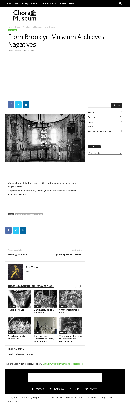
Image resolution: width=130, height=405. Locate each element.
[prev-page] (76, 286)
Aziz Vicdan (16, 50)
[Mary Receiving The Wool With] (45, 299)
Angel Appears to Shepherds (16, 337)
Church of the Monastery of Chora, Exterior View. (44, 339)
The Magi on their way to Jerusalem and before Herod (70, 339)
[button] (120, 3)
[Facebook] (11, 104)
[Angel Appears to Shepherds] (19, 325)
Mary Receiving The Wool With (44, 311)
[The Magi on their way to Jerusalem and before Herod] (70, 325)
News (71, 3)
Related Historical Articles (99, 131)
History (24, 3)
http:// (28, 271)
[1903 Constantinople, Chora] (70, 299)
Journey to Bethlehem (69, 254)
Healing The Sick (17, 254)
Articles (34, 3)
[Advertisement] (85, 15)
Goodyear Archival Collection (29, 214)
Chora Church (56, 397)
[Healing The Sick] (19, 299)
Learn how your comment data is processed (62, 364)
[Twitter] (18, 104)
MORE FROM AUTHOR (42, 286)
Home (10, 27)
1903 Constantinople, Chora (69, 311)
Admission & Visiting (96, 397)
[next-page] (80, 286)
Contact (112, 397)
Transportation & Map (75, 397)
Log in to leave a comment (21, 354)
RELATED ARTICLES (18, 286)
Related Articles (49, 3)
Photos (63, 3)
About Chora (12, 3)
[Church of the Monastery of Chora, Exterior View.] (45, 325)
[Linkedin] (26, 104)
